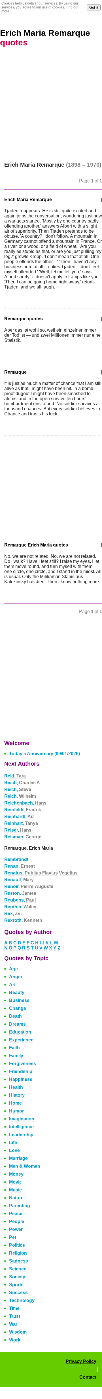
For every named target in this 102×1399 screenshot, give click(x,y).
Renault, (19, 879)
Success (18, 1292)
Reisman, (22, 836)
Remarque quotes (23, 318)
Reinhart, (21, 823)
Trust (14, 1316)
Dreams (17, 1024)
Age (13, 968)
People (16, 1221)
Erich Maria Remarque (28, 199)
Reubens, (20, 900)
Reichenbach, (25, 803)
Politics (17, 1245)
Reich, (22, 782)
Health (16, 1087)
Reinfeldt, (22, 809)
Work (14, 1340)
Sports (16, 1284)
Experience (21, 1039)
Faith (14, 1047)
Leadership (21, 1134)
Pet (12, 1237)
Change (17, 1008)
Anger (15, 976)
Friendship (20, 1071)
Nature (16, 1197)
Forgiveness (22, 1063)
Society (17, 1276)
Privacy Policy (81, 1361)
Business (19, 1000)
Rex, (13, 913)
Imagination (21, 1118)
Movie (15, 1182)
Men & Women (24, 1166)
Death (15, 1016)
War (13, 1324)
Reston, (20, 893)
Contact (87, 1377)
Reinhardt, (19, 816)
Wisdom (18, 1332)
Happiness (20, 1079)
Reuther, (20, 906)
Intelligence (21, 1126)
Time (14, 1308)
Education (20, 1032)
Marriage (18, 1158)
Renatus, (41, 873)
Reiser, (17, 830)
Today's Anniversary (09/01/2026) (44, 753)
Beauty (16, 992)
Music (15, 1190)
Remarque (15, 372)
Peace (15, 1213)
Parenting (19, 1205)
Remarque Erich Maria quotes (36, 545)
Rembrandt (16, 859)
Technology (22, 1300)
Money (16, 1174)
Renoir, (28, 886)
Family (16, 1055)
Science (17, 1268)
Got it (93, 7)
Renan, (19, 866)
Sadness (18, 1261)
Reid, (15, 776)
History (17, 1095)
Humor (16, 1111)
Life (13, 1142)
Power (16, 1229)
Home (15, 1103)
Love (14, 1150)
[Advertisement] (51, 108)
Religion (18, 1253)
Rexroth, (23, 920)
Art (12, 984)
